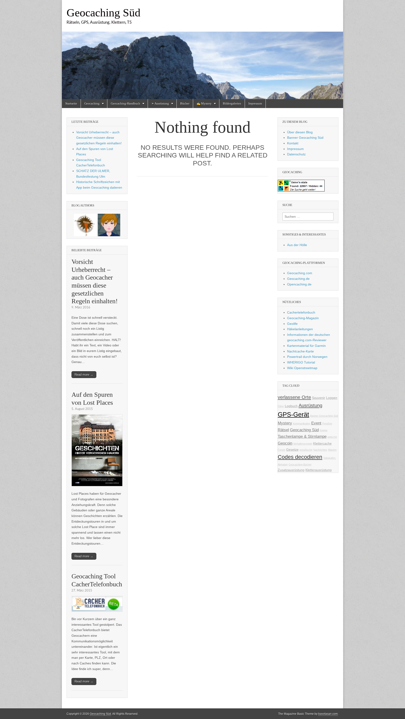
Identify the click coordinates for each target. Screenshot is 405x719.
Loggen (331, 398)
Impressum (255, 103)
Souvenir (318, 398)
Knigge (323, 430)
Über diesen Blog (300, 132)
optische (332, 436)
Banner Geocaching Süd (305, 137)
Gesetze (292, 449)
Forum (281, 449)
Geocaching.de (298, 279)
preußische (306, 449)
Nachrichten (320, 449)
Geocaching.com (299, 273)
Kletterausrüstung (318, 470)
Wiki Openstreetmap (302, 368)
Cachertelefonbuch (301, 312)
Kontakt (292, 143)
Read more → (84, 374)
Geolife (292, 324)
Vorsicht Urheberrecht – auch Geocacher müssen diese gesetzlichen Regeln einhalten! (99, 137)
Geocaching (92, 103)
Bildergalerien (232, 103)
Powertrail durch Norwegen (307, 357)
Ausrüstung (310, 405)
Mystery (285, 423)
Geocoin (285, 443)
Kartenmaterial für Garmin (306, 346)
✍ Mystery (204, 103)
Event (316, 423)
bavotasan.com (328, 713)
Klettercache (322, 443)
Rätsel (283, 430)
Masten (332, 449)
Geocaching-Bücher (300, 464)
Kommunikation (301, 423)
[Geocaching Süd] (202, 49)
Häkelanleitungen (300, 329)
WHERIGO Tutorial (301, 362)
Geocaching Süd (103, 12)
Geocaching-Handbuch (125, 103)
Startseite (71, 103)
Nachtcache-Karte (300, 351)
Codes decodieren (300, 457)
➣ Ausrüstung (160, 103)
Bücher (184, 103)
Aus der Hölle (297, 245)
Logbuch (291, 406)
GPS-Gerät (293, 414)
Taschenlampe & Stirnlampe (302, 436)
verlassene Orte (294, 397)
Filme (281, 406)
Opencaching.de (299, 284)
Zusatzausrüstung (291, 470)
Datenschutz (296, 154)
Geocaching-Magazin (303, 318)
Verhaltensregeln (302, 443)
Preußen (327, 423)
